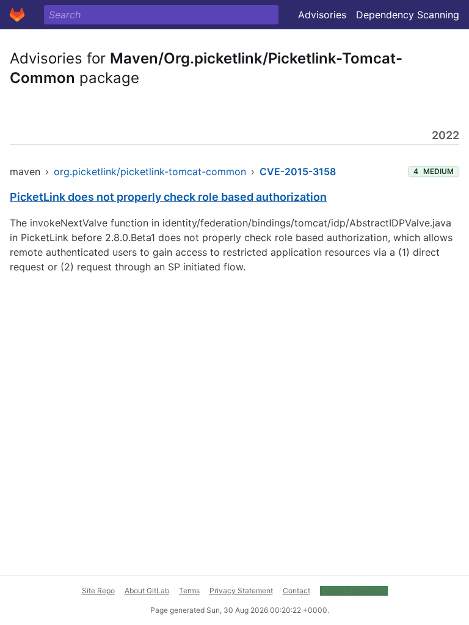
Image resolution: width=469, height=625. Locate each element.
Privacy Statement (241, 590)
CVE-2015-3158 (298, 171)
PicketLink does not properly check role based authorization (168, 196)
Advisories (322, 15)
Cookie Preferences (354, 590)
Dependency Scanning (407, 15)
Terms (189, 590)
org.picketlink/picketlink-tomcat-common (150, 171)
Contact (296, 590)
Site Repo (98, 590)
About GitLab (147, 590)
